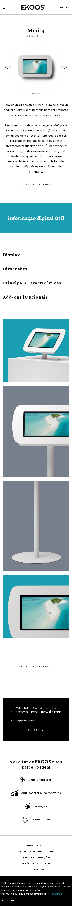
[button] (8, 69)
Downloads (36, 845)
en (67, 7)
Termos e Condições (36, 857)
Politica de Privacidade (36, 851)
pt (61, 7)
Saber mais (56, 893)
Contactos (36, 869)
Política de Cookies (36, 863)
